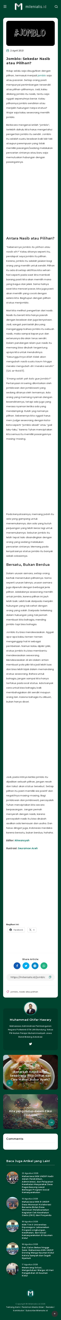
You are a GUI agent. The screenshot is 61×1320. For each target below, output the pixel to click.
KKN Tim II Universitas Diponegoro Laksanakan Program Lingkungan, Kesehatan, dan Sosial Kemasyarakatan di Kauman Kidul (37, 1231)
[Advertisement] (30, 199)
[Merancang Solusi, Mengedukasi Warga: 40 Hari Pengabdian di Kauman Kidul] (12, 1269)
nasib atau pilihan (28, 991)
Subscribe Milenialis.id (36, 1310)
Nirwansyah (22, 840)
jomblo (42, 75)
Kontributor (19, 1310)
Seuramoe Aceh (28, 848)
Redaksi (49, 1307)
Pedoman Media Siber (33, 1307)
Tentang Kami (13, 1307)
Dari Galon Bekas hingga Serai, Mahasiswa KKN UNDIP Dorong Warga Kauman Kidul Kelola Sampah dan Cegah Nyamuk (38, 1252)
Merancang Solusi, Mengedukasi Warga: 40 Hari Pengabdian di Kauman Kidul (38, 1271)
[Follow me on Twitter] (30, 1044)
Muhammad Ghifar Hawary (30, 1020)
